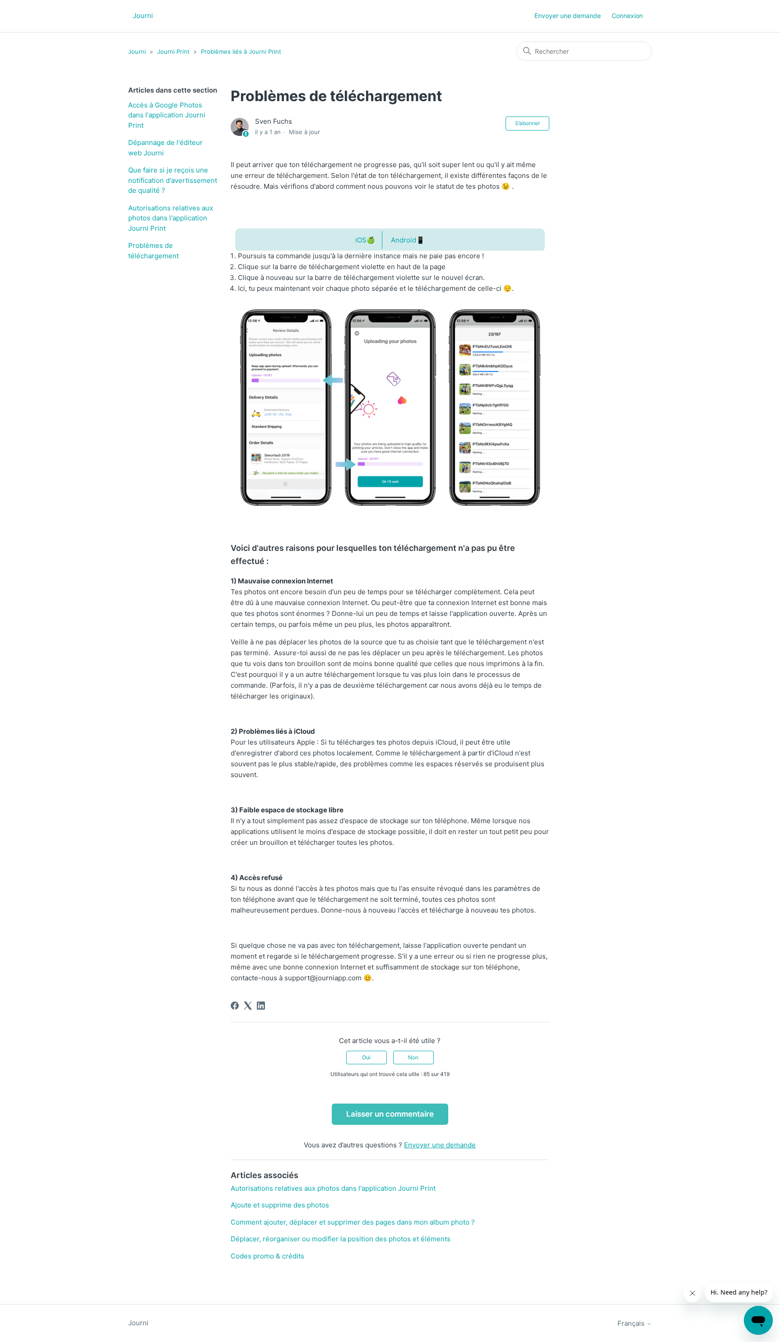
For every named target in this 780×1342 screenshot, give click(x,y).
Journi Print (173, 51)
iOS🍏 (365, 240)
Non (413, 1057)
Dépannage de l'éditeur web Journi (165, 147)
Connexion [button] (627, 15)
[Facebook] (235, 1006)
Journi (137, 51)
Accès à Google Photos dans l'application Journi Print (166, 115)
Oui (366, 1057)
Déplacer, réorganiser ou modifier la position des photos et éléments (340, 1239)
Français (632, 1323)
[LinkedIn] (261, 1006)
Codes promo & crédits (267, 1256)
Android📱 (408, 240)
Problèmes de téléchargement (153, 250)
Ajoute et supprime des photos (280, 1205)
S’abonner (527, 123)
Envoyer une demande (567, 15)
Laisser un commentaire (390, 1113)
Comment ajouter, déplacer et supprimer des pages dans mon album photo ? (353, 1222)
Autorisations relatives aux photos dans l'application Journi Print (170, 218)
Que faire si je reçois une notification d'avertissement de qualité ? (172, 180)
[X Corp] (248, 1006)
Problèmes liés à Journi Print (241, 51)
